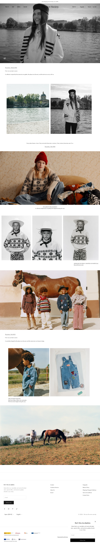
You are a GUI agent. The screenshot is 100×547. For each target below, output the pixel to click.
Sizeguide (85, 485)
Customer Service (54, 487)
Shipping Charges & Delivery (89, 490)
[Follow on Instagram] (8, 509)
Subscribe (82, 540)
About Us (52, 490)
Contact (52, 485)
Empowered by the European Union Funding (67, 537)
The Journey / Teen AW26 (50, 146)
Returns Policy (86, 487)
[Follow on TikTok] (17, 509)
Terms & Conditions (87, 492)
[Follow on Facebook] (4, 509)
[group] (50, 33)
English (82, 7)
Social (51, 492)
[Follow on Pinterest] (12, 509)
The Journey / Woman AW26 (11, 67)
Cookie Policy (86, 495)
